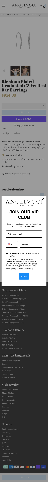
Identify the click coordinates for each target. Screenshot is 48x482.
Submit (24, 276)
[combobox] (12, 244)
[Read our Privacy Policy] (40, 259)
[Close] (43, 199)
